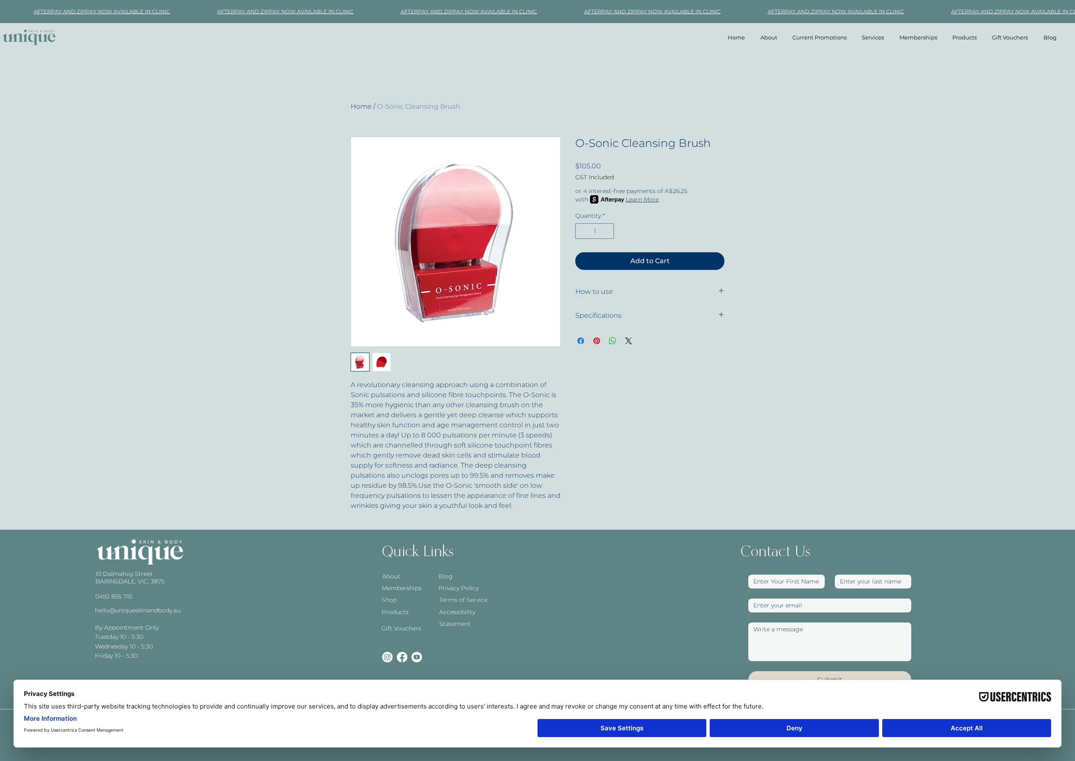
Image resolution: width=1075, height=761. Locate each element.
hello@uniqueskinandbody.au (138, 610)
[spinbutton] (594, 231)
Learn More (642, 199)
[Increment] (607, 231)
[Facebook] (402, 657)
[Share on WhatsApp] (613, 341)
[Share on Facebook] (581, 341)
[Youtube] (417, 657)
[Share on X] (629, 341)
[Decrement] (582, 231)
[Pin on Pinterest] (597, 341)
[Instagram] (387, 657)
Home (361, 106)
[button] (873, 37)
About (391, 576)
